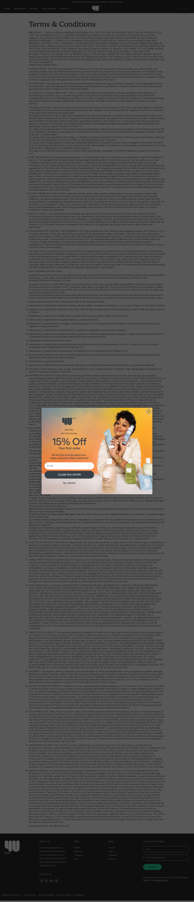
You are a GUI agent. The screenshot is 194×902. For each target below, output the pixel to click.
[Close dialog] (148, 411)
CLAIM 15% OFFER (69, 474)
